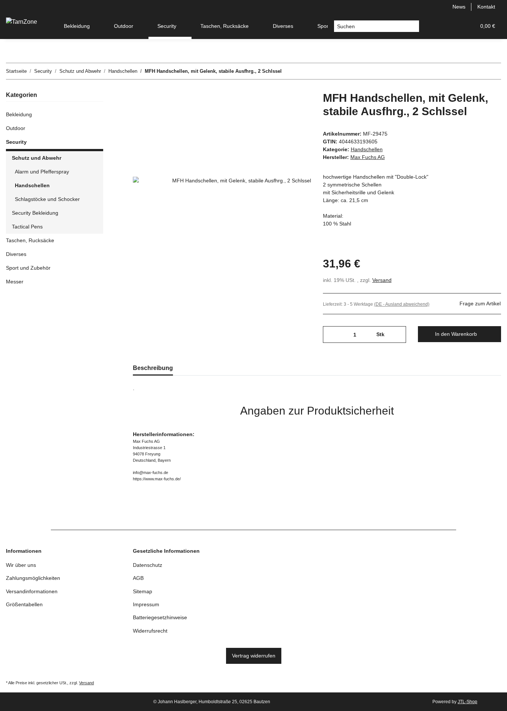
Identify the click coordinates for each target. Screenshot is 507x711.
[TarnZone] (21, 22)
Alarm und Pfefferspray (42, 172)
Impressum (146, 604)
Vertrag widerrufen (253, 656)
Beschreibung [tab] (153, 368)
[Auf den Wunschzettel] (295, 108)
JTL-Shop (467, 701)
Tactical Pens (27, 227)
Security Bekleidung (35, 213)
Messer (14, 282)
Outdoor (15, 128)
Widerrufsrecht (150, 631)
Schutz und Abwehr (36, 158)
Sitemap (142, 591)
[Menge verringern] (331, 334)
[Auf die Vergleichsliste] (276, 108)
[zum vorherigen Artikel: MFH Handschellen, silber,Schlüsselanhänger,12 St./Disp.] (477, 71)
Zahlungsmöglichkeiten (33, 578)
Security (16, 142)
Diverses (16, 254)
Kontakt (486, 7)
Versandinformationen (32, 591)
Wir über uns (21, 565)
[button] (434, 26)
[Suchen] (413, 26)
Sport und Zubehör (28, 268)
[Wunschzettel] (452, 26)
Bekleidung (19, 114)
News (458, 7)
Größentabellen (24, 604)
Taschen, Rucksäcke (30, 240)
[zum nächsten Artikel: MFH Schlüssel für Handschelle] (493, 71)
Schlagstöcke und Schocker (47, 199)
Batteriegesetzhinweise (160, 617)
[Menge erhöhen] (398, 334)
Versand (382, 280)
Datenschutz (147, 565)
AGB (138, 578)
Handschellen (367, 149)
